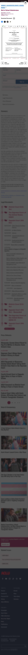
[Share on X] (5, 22)
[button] (7, 22)
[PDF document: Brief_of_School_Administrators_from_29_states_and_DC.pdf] (14, 42)
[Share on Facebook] (2, 22)
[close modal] (25, 2)
